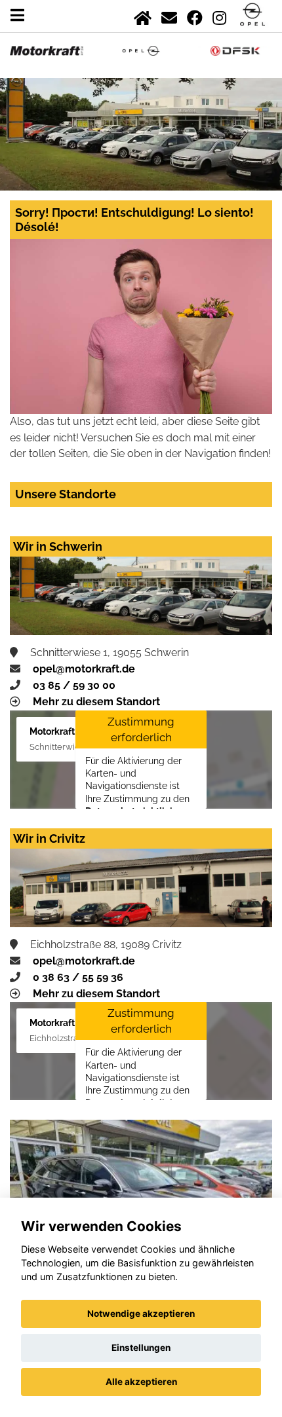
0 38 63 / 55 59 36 (78, 977)
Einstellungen (141, 1347)
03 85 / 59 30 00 (74, 685)
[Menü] (17, 15)
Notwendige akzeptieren (141, 1313)
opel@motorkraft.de (84, 669)
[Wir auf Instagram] (219, 15)
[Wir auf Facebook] (195, 15)
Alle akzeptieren (141, 1381)
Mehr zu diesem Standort (96, 701)
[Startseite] (142, 15)
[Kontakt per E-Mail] (169, 15)
